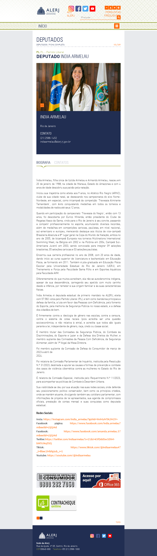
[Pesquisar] (119, 17)
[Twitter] (85, 10)
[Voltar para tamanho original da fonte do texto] (111, 8)
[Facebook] (78, 10)
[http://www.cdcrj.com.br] (56, 480)
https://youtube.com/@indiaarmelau (69, 455)
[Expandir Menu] (117, 26)
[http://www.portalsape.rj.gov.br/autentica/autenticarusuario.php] (56, 503)
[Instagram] (71, 10)
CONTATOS (61, 163)
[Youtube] (92, 10)
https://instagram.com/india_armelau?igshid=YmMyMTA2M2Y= (80, 419)
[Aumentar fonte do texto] (115, 8)
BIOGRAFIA (43, 163)
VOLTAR (117, 45)
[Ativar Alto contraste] (119, 8)
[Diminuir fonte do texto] (107, 8)
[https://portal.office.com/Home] (100, 480)
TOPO (118, 522)
